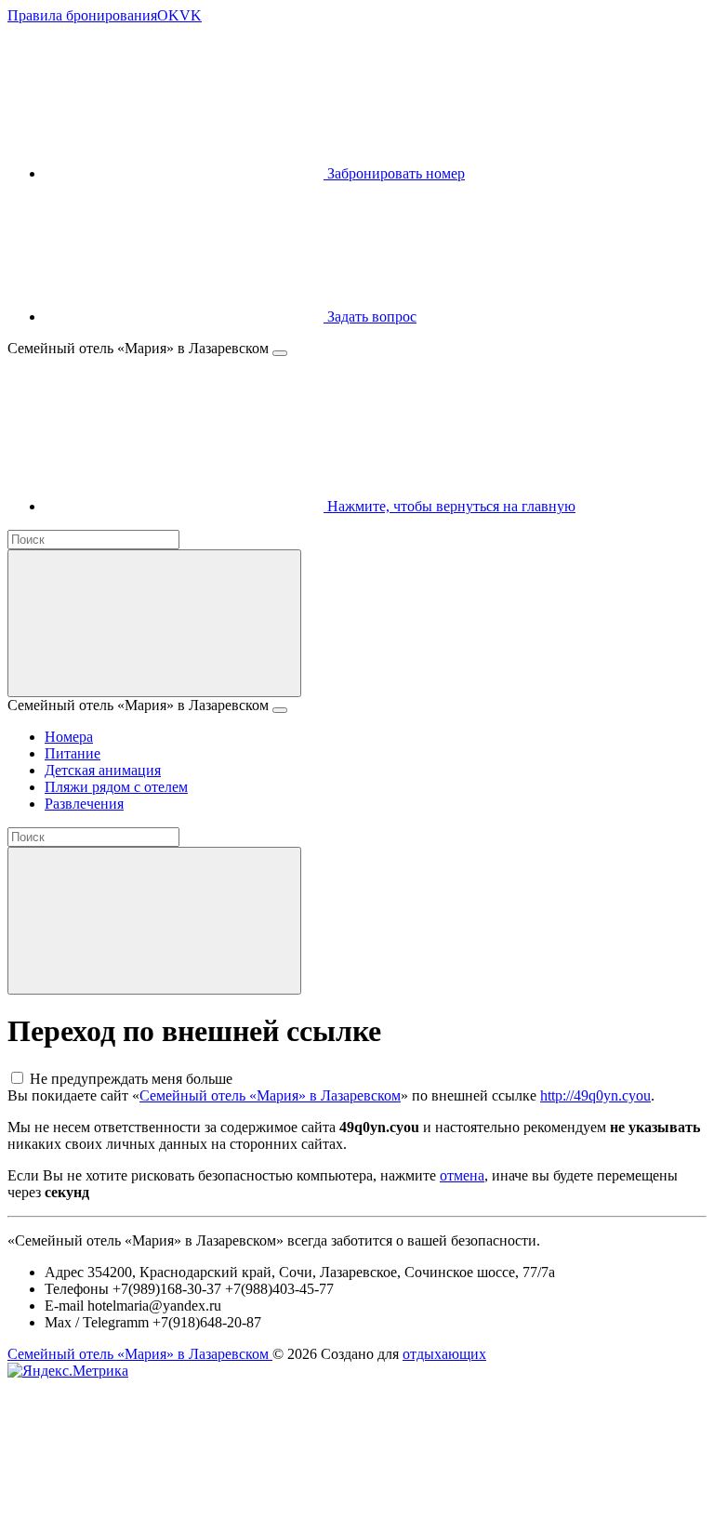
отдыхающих (444, 1354)
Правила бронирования (82, 15)
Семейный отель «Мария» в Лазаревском (270, 1095)
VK (190, 15)
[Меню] (279, 353)
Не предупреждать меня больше (131, 1079)
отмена (462, 1175)
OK (168, 15)
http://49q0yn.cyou (595, 1095)
